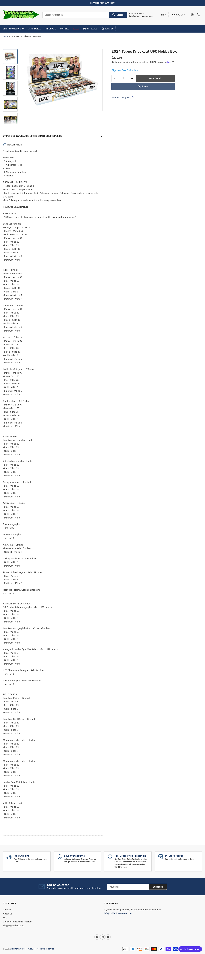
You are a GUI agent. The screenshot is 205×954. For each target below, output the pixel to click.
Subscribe (158, 886)
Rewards (109, 29)
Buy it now (143, 86)
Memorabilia (34, 29)
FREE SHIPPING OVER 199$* (102, 3)
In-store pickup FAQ (121, 97)
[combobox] (85, 15)
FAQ (5, 917)
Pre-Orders (50, 29)
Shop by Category (12, 29)
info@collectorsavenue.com (141, 16)
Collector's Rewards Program (17, 921)
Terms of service (47, 949)
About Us (7, 913)
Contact (7, 909)
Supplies (64, 29)
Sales (76, 29)
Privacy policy (32, 949)
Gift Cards (91, 29)
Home (5, 36)
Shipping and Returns (13, 925)
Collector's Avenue (18, 949)
